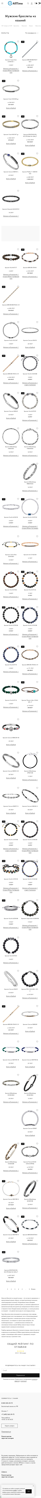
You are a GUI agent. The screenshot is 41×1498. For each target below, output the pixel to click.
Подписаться (20, 1375)
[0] (35, 3)
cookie (15, 1490)
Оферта (4, 1472)
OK (29, 1491)
